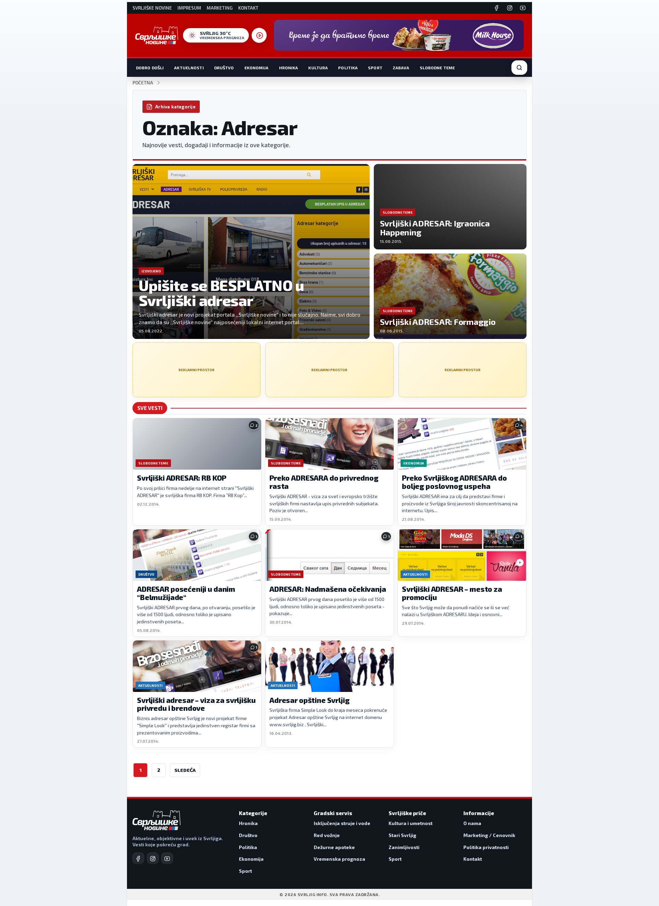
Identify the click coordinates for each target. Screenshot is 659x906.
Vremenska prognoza (339, 859)
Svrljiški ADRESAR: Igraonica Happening (435, 227)
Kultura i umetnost (410, 823)
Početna (142, 83)
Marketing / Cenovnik (489, 835)
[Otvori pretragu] (519, 67)
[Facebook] (496, 8)
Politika (348, 67)
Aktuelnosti (189, 67)
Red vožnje (327, 835)
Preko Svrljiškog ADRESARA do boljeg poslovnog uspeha (454, 481)
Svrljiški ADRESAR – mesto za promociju (452, 593)
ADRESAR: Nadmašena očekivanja (327, 589)
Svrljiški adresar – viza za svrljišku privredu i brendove (196, 704)
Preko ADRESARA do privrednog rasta (324, 481)
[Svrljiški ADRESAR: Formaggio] (450, 296)
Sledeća (185, 770)
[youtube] (167, 858)
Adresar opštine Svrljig (309, 700)
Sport (375, 67)
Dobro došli (150, 67)
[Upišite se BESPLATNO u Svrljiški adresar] (251, 251)
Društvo (224, 67)
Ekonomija (256, 67)
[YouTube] (523, 8)
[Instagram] (509, 8)
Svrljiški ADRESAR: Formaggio (438, 322)
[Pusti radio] (259, 35)
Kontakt (248, 8)
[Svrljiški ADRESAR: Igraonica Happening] (450, 206)
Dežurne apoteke (334, 847)
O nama (472, 823)
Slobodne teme (437, 67)
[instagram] (153, 858)
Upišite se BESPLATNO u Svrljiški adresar (221, 292)
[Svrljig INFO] (156, 35)
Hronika (288, 67)
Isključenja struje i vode (342, 823)
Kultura (318, 67)
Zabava (401, 67)
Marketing (220, 8)
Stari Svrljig (402, 835)
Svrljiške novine (152, 8)
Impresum (189, 8)
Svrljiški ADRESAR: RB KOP (181, 477)
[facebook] (138, 858)
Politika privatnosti (486, 847)
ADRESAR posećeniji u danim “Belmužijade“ (186, 593)
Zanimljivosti (404, 847)
